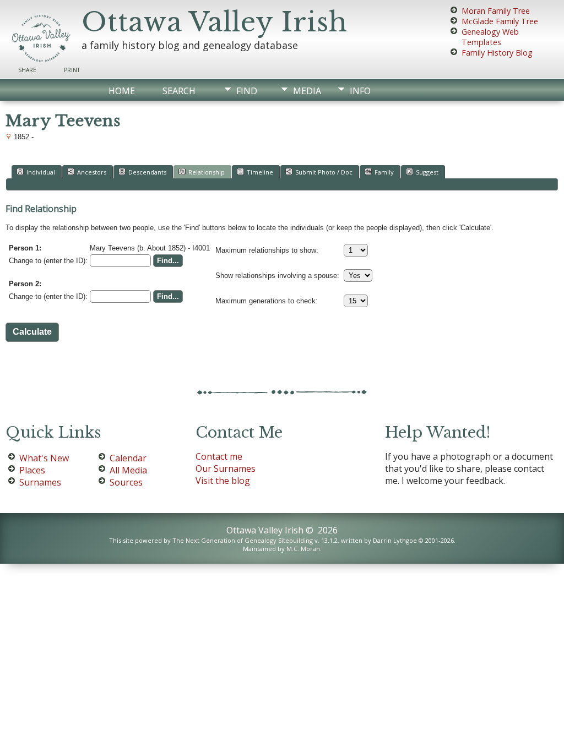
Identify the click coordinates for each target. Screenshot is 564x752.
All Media (128, 470)
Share (27, 70)
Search (179, 91)
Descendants (147, 172)
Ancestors (91, 172)
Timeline (260, 172)
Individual (40, 172)
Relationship (206, 172)
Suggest (427, 172)
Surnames (40, 482)
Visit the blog (223, 481)
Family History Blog (497, 52)
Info (360, 91)
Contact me (219, 456)
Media (307, 91)
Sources (126, 482)
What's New (44, 458)
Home (122, 91)
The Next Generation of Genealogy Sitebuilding (242, 540)
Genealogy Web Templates (490, 36)
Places (32, 470)
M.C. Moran (303, 548)
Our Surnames (226, 468)
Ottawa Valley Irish (215, 22)
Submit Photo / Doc (323, 172)
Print (72, 70)
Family (384, 172)
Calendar (128, 458)
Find (246, 91)
